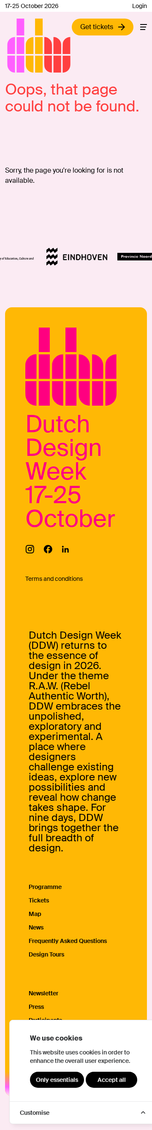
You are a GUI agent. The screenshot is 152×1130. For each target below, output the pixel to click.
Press (36, 1007)
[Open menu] (143, 27)
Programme (45, 887)
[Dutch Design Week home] (17, 46)
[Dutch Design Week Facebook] (48, 549)
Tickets (39, 900)
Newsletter (43, 993)
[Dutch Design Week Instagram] (29, 549)
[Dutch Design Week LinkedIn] (65, 549)
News (36, 927)
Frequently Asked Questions (68, 941)
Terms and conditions (54, 579)
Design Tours (46, 954)
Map (35, 914)
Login (139, 6)
